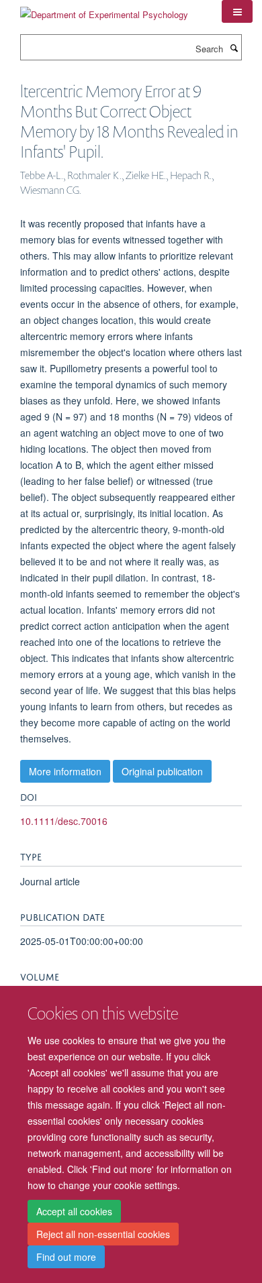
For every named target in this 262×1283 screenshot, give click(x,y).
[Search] (233, 47)
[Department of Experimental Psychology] (104, 9)
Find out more (66, 1257)
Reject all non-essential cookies (103, 1234)
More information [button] (65, 771)
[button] (237, 11)
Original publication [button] (162, 771)
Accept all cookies (74, 1211)
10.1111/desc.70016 (63, 821)
